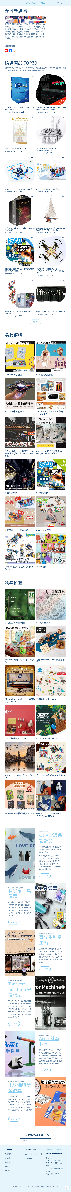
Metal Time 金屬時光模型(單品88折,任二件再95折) (50, 452)
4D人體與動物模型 (44, 374)
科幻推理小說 (11, 493)
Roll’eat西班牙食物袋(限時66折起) (19, 660)
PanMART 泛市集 (21, 1186)
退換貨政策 (8, 1154)
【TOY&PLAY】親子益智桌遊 (49, 775)
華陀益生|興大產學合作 (15, 623)
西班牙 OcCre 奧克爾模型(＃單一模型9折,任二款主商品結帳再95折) (19, 453)
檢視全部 (35, 322)
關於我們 (7, 1171)
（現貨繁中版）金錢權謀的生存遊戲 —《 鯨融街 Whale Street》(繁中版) (51, 108)
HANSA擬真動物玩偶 (45, 738)
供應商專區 (28, 1158)
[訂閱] (50, 1140)
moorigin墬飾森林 (44, 623)
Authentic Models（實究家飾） (19, 775)
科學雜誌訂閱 (42, 493)
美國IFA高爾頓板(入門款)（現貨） (16, 148)
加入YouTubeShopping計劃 (33, 1154)
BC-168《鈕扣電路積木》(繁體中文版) (49, 189)
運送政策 (7, 1166)
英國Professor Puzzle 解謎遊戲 (50, 659)
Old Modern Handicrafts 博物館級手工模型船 (20, 700)
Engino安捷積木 (43, 530)
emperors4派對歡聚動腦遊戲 (18, 813)
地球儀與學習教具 (19, 1087)
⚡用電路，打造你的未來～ (17, 530)
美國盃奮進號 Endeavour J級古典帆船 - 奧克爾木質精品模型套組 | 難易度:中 (50, 229)
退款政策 (37, 1186)
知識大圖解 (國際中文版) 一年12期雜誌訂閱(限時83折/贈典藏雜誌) (19, 270)
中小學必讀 (41, 567)
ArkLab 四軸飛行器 (13, 411)
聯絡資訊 (55, 1186)
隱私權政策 (8, 1162)
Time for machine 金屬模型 (19, 989)
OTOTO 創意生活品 (45, 699)
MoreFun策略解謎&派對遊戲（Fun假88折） (49, 412)
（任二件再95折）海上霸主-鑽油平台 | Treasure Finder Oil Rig (49, 149)
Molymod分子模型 (13, 374)
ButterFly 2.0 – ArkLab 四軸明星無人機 (18, 189)
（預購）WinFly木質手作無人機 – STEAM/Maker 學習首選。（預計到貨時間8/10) (50, 270)
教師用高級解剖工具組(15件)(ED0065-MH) (51, 311)
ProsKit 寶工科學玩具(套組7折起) (19, 568)
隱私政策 (30, 1186)
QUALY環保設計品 (50, 838)
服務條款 (7, 1158)
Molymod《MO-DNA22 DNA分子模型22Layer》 (17, 312)
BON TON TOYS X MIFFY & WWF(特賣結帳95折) (48, 814)
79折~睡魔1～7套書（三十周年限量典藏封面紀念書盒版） (20, 229)
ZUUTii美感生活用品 (14, 738)
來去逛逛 (45, 875)
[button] (4, 3)
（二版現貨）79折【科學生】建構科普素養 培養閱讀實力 (19, 108)
